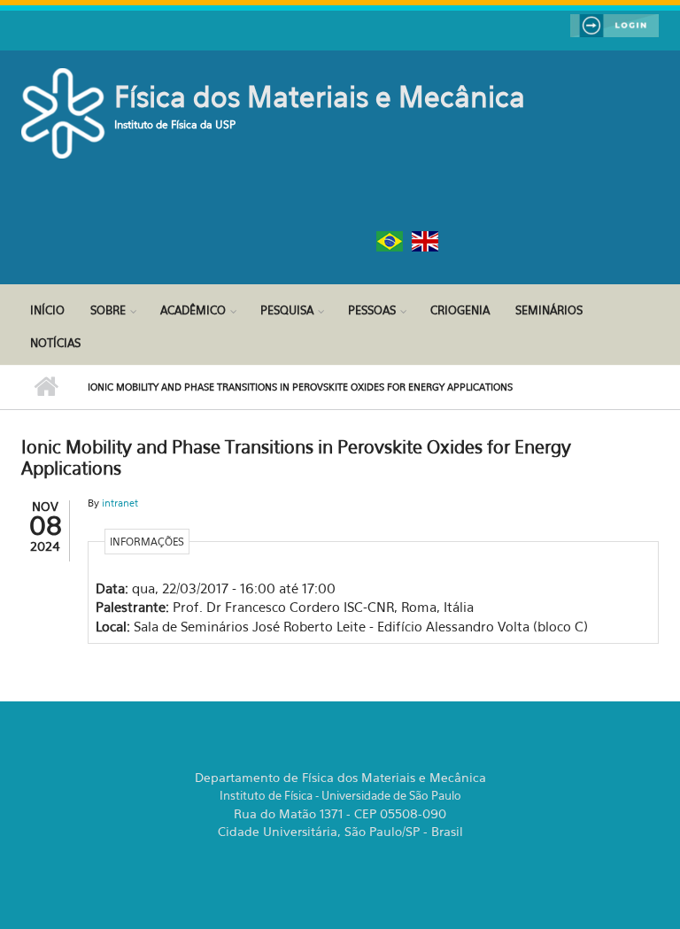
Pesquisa (286, 310)
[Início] (65, 112)
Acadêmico (193, 310)
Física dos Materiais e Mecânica (319, 96)
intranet (120, 503)
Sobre (108, 310)
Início (47, 310)
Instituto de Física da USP (175, 124)
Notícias (55, 343)
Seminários (549, 310)
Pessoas (372, 310)
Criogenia (460, 310)
